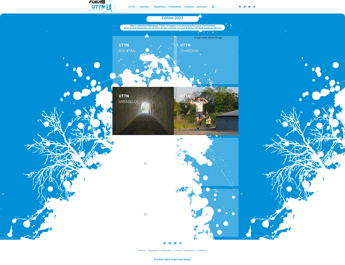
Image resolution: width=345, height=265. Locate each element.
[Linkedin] (254, 7)
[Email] (175, 243)
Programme (153, 250)
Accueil (141, 250)
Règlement (160, 6)
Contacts (189, 6)
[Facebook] (240, 7)
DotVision (202, 250)
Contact (177, 250)
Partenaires (174, 6)
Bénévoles (166, 250)
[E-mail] (249, 7)
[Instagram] (245, 7)
